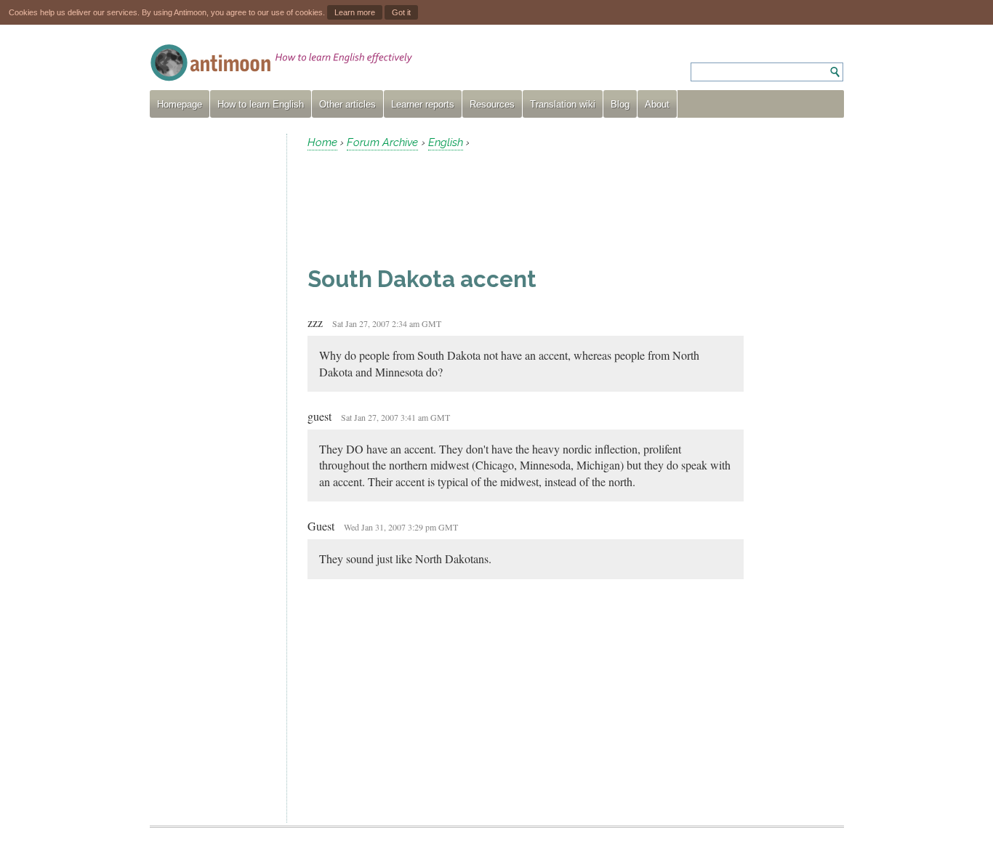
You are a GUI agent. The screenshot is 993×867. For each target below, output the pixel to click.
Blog (620, 104)
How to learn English (260, 104)
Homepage (179, 104)
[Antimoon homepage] (281, 63)
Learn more (354, 12)
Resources (492, 104)
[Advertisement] (212, 352)
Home (322, 142)
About (657, 104)
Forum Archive (382, 142)
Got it (401, 12)
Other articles (347, 104)
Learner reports (422, 104)
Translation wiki (562, 104)
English (445, 142)
